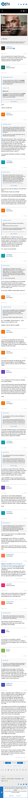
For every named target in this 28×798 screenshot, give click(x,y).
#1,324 (25, 167)
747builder (9, 161)
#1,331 (25, 408)
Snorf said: (5, 413)
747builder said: (6, 124)
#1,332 (25, 447)
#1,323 (25, 119)
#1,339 (25, 655)
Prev (8, 762)
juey (7, 630)
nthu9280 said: (6, 612)
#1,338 (25, 636)
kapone (8, 66)
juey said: (5, 660)
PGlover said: (5, 172)
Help (22, 778)
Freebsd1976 (10, 554)
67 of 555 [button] (14, 762)
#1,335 (25, 561)
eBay (7, 563)
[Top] (5, 781)
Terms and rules (10, 778)
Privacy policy (18, 778)
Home (2, 780)
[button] (2, 11)
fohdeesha (5, 33)
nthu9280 (9, 584)
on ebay (11, 754)
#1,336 (25, 590)
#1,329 (25, 358)
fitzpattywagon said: (7, 77)
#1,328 (25, 337)
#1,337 (25, 608)
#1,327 (25, 302)
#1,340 (25, 690)
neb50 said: (5, 88)
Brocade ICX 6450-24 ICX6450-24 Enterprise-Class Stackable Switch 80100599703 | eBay (13, 565)
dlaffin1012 (9, 683)
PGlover (8, 113)
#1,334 (25, 518)
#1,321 (25, 53)
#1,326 (25, 261)
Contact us (3, 778)
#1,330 (25, 377)
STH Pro (3, 776)
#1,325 (25, 215)
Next (20, 762)
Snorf (7, 370)
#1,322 (25, 72)
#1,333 (25, 493)
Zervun (8, 649)
